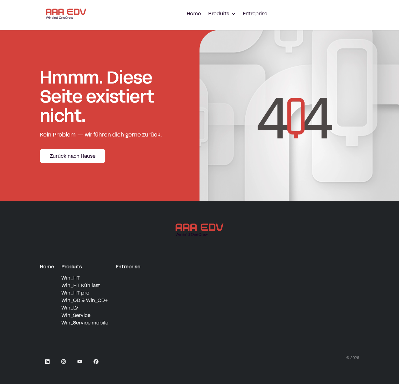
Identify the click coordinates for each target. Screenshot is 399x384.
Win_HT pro (75, 292)
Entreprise (255, 13)
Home (194, 13)
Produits (71, 266)
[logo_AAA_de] (199, 229)
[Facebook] (96, 361)
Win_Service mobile (84, 322)
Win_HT (70, 277)
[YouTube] (79, 361)
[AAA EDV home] (66, 13)
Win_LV (69, 307)
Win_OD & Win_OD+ (84, 300)
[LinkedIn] (47, 361)
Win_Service (75, 315)
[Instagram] (63, 361)
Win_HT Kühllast (80, 285)
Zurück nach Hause (72, 156)
